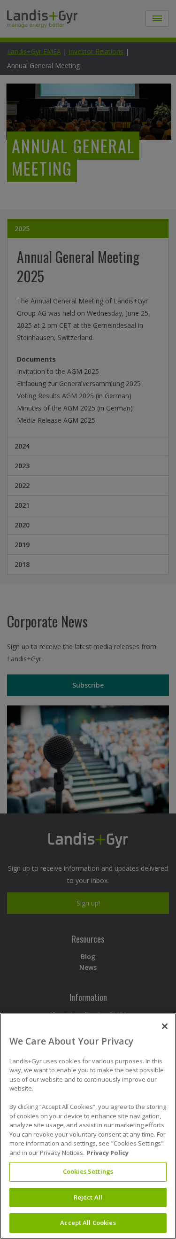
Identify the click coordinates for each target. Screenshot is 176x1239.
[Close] (164, 1026)
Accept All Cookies (87, 1222)
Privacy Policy (108, 1152)
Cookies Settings (88, 1171)
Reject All (88, 1197)
